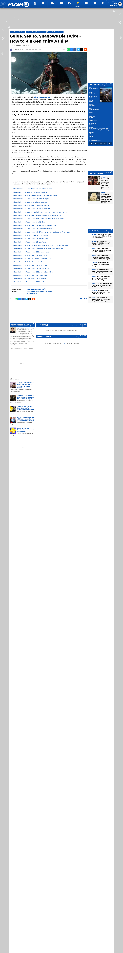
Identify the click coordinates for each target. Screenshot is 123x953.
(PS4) (37, 289)
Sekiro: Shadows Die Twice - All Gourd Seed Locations (30, 202)
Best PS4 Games (32, 293)
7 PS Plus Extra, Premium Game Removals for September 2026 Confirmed (25, 408)
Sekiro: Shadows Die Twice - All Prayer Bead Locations (30, 192)
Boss (48, 32)
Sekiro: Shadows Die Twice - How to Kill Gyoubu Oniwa (30, 265)
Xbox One (91, 97)
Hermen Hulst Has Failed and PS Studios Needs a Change (101, 264)
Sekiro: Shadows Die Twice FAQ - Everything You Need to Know (32, 259)
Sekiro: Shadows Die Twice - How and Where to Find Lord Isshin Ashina (35, 195)
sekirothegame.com (93, 133)
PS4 (33, 32)
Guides (54, 32)
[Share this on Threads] (81, 49)
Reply (31, 348)
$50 (100, 143)
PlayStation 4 (92, 93)
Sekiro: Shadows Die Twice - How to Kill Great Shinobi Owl (31, 268)
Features (60, 32)
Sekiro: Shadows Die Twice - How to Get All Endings (29, 222)
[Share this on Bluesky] (71, 49)
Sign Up (115, 5)
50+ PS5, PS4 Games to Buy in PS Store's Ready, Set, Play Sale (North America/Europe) (25, 419)
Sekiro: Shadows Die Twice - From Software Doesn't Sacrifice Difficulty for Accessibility (99, 129)
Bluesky (25, 348)
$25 (105, 143)
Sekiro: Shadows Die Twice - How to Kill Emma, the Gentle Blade (33, 272)
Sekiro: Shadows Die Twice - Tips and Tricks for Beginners (31, 235)
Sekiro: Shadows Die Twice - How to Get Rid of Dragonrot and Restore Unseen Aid (38, 219)
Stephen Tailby (18, 49)
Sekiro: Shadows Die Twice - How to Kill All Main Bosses (30, 282)
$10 (110, 143)
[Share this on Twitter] (78, 49)
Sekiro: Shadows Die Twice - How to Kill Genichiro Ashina (31, 205)
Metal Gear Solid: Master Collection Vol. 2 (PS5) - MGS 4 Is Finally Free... (101, 292)
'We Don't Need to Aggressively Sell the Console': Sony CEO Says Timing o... (101, 299)
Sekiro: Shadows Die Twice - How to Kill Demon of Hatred (31, 252)
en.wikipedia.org (92, 137)
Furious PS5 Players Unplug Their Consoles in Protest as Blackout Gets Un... (102, 271)
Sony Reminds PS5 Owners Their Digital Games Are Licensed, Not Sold (101, 243)
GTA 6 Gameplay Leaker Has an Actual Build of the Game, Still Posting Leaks (102, 236)
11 (98, 199)
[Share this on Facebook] (74, 49)
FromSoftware (92, 105)
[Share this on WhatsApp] (68, 49)
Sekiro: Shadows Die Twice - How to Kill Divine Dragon (30, 255)
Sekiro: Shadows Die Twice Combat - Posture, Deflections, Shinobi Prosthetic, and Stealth (41, 245)
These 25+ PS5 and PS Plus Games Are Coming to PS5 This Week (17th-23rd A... (101, 250)
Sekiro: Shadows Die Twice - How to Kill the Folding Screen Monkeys (34, 225)
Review (39, 291)
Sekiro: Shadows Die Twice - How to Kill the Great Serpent (31, 199)
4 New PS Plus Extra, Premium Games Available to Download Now (25, 430)
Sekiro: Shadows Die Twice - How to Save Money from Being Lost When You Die (38, 248)
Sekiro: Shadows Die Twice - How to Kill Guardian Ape (30, 278)
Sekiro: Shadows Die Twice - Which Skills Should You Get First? (32, 189)
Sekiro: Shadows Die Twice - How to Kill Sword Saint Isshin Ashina (33, 229)
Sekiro (28, 32)
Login (111, 5)
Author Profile (16, 348)
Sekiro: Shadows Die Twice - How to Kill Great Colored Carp (31, 209)
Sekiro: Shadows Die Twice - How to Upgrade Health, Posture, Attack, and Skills (38, 215)
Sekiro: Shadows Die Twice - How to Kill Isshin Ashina (29, 242)
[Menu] (3, 4)
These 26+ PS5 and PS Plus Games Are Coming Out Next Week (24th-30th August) (25, 397)
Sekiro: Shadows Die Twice (17, 32)
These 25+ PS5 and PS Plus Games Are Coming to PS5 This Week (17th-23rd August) (25, 385)
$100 (91, 143)
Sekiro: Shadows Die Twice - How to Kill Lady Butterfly (30, 275)
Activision (91, 101)
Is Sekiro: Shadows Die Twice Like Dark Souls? (27, 262)
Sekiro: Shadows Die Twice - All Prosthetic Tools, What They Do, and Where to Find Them (40, 212)
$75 (96, 143)
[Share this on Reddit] (85, 49)
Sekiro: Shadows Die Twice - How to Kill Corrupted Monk (30, 239)
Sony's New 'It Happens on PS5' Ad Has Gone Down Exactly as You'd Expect (101, 278)
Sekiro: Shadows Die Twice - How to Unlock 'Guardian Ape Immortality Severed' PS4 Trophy (41, 232)
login (63, 343)
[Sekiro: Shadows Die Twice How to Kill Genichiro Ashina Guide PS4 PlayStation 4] (49, 73)
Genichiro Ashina (40, 32)
